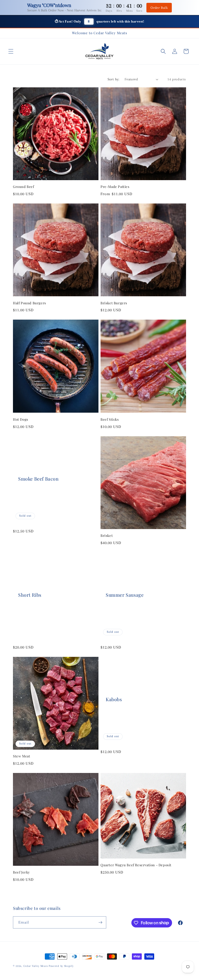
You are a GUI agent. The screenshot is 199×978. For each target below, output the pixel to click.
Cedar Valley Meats (35, 966)
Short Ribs (29, 595)
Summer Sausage (125, 595)
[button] (11, 51)
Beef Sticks (110, 419)
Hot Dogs (20, 419)
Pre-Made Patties (115, 187)
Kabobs (114, 699)
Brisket (107, 535)
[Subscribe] (100, 922)
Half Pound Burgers (29, 303)
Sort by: (113, 79)
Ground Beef (23, 187)
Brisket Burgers (114, 303)
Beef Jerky (21, 872)
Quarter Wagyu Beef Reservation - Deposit (136, 865)
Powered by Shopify (61, 966)
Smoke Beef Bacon (38, 479)
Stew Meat (21, 756)
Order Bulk (159, 8)
